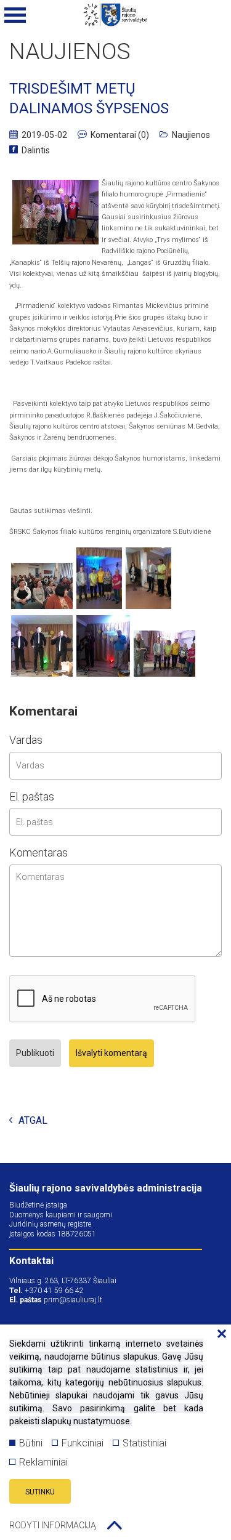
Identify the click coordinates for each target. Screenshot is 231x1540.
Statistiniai (144, 1443)
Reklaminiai (43, 1462)
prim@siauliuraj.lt (73, 1300)
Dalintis (36, 150)
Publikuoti (35, 1053)
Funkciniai (82, 1443)
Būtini (31, 1443)
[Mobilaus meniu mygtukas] (15, 15)
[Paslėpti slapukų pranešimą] (218, 1334)
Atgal (32, 1121)
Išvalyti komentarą (111, 1053)
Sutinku (40, 1492)
